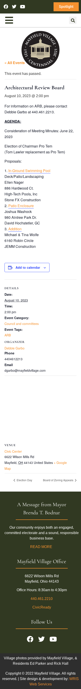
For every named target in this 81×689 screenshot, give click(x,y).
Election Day (24, 480)
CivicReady (41, 607)
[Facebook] (5, 6)
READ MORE (41, 547)
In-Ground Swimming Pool (29, 170)
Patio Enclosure (21, 205)
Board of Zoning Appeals (58, 480)
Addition (15, 228)
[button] (72, 20)
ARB (7, 335)
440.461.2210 (42, 599)
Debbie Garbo (14, 348)
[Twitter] (14, 6)
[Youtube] (22, 6)
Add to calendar (28, 267)
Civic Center (13, 451)
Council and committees (21, 323)
